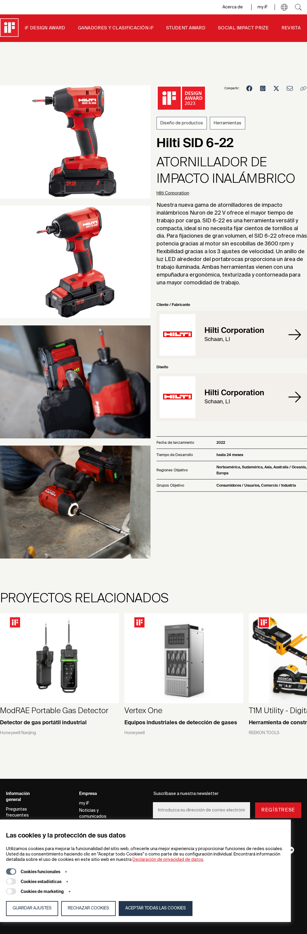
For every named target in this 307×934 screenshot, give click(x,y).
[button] (284, 7)
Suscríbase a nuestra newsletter (186, 794)
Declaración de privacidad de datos (168, 860)
